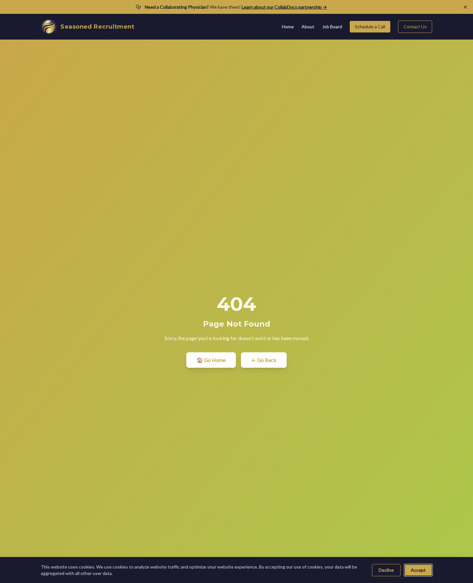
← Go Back (263, 360)
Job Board (332, 26)
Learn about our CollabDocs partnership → (284, 7)
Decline (386, 570)
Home (288, 26)
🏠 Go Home (211, 360)
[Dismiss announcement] (465, 7)
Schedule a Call (370, 26)
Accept (418, 570)
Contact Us (415, 26)
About (307, 26)
